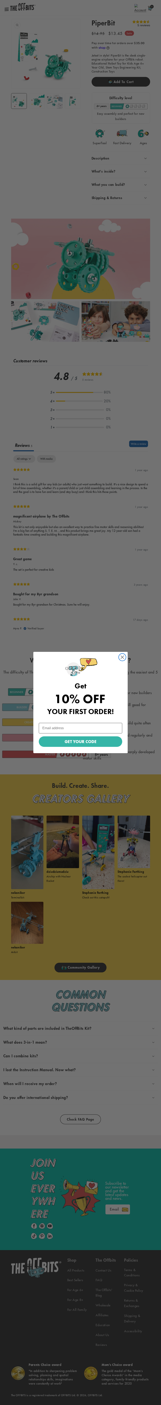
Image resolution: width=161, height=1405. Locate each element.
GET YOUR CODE (80, 741)
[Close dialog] (122, 657)
